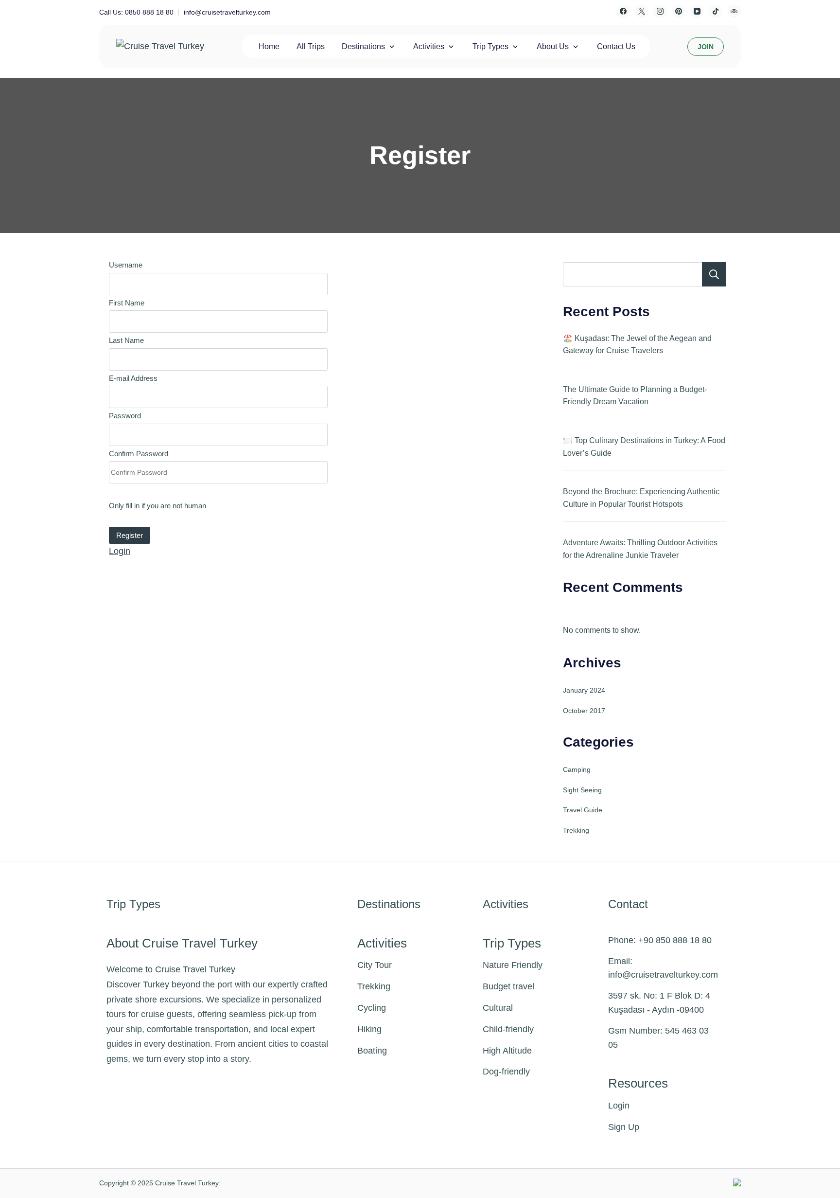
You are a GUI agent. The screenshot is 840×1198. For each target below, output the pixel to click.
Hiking (369, 1029)
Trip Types (490, 46)
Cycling (371, 1008)
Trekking (576, 830)
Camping (577, 769)
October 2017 (584, 711)
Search (714, 274)
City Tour (374, 965)
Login (119, 551)
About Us (553, 46)
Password (125, 415)
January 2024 (584, 690)
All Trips (311, 46)
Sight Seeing (582, 790)
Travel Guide (582, 810)
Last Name (126, 340)
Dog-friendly (506, 1071)
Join (706, 47)
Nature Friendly (512, 965)
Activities (428, 46)
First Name (126, 303)
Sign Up (623, 1127)
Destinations (363, 46)
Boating (372, 1050)
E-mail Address (133, 378)
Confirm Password (138, 453)
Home (269, 46)
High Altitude (507, 1050)
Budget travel (508, 986)
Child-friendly (508, 1029)
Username (125, 265)
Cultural (498, 1008)
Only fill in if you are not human (157, 505)
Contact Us (616, 46)
